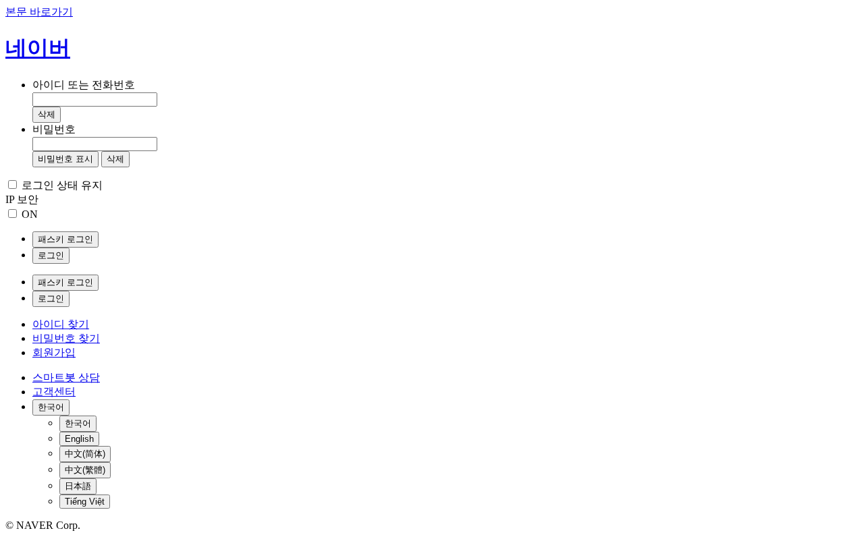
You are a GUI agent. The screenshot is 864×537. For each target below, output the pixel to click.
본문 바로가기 (39, 12)
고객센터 (54, 391)
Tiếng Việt (85, 502)
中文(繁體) (85, 470)
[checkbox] (12, 184)
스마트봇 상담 (66, 377)
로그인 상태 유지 (62, 185)
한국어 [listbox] (51, 407)
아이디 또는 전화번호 (83, 84)
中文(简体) (85, 454)
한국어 (78, 423)
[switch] (12, 213)
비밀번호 (54, 129)
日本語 (78, 486)
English (79, 439)
